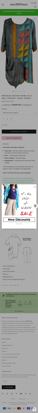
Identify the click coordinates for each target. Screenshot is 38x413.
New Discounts (19, 219)
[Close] (35, 187)
